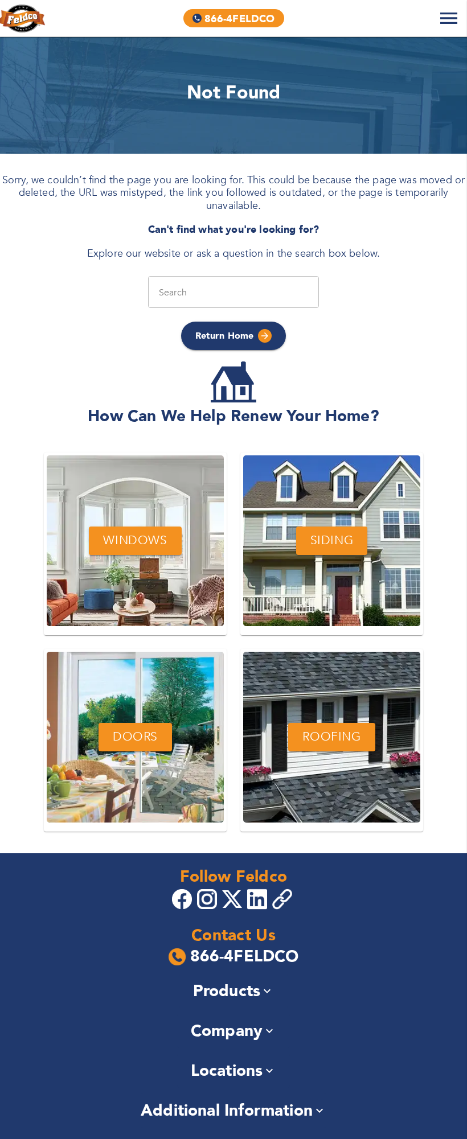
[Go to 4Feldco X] (233, 898)
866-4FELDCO (244, 957)
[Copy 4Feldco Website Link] (283, 899)
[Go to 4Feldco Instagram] (208, 898)
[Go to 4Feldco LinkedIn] (258, 898)
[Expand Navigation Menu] (449, 18)
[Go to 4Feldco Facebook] (183, 898)
